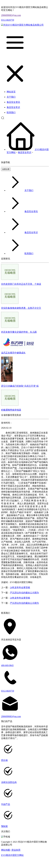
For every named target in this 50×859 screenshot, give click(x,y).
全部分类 (5, 169)
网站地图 (5, 850)
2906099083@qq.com (11, 15)
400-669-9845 (7, 665)
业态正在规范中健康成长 (13, 353)
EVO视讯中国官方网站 (12, 855)
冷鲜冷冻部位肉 (9, 782)
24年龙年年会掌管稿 (20, 587)
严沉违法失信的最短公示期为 (24, 592)
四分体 (4, 760)
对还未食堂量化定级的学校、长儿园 (19, 332)
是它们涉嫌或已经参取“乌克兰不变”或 (20, 386)
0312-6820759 (7, 20)
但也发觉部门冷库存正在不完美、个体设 (21, 284)
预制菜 (4, 826)
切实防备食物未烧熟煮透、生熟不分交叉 (21, 308)
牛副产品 (5, 804)
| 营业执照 (15, 850)
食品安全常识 (24, 152)
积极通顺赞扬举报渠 (11, 410)
